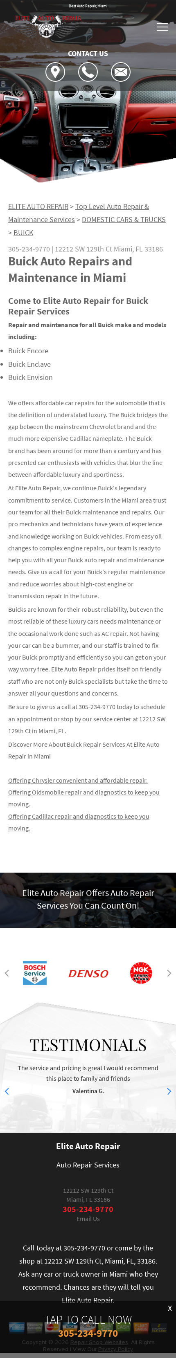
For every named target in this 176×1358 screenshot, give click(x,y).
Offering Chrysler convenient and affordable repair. (78, 780)
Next (168, 973)
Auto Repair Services (88, 1164)
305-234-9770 (29, 249)
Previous (8, 973)
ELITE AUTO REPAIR (38, 206)
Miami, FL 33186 (138, 249)
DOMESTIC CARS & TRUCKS (124, 219)
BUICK (23, 232)
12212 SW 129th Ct (83, 249)
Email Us (88, 1218)
